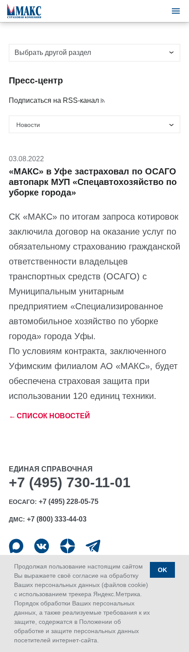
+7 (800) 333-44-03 (57, 519)
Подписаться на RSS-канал (54, 100)
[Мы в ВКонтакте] (41, 546)
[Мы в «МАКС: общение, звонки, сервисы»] (16, 546)
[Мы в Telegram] (93, 546)
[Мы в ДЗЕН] (67, 546)
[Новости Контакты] (94, 124)
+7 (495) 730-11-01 (70, 482)
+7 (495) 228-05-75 (68, 501)
